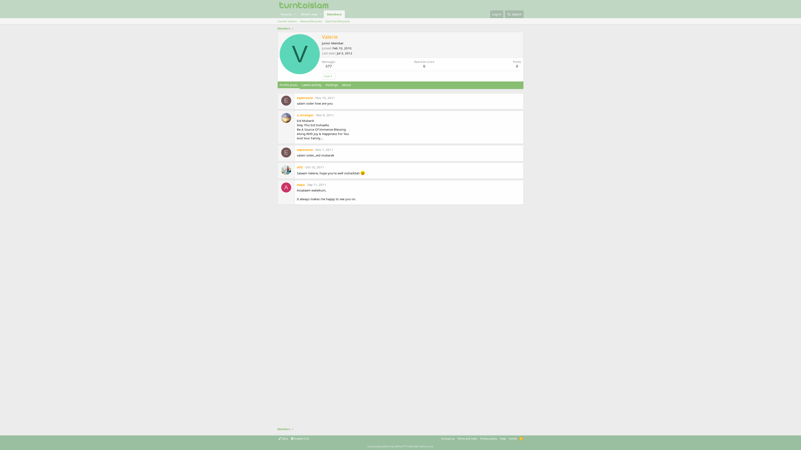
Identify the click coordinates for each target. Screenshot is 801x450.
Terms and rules (467, 438)
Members (334, 14)
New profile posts (311, 21)
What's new (309, 14)
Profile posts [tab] (289, 85)
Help (503, 438)
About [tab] (346, 85)
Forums (286, 14)
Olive (284, 438)
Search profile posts (337, 21)
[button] (295, 14)
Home (513, 438)
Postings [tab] (332, 85)
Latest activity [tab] (311, 85)
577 (329, 66)
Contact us (448, 438)
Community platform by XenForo (401, 446)
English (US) (301, 438)
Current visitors (287, 21)
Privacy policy (488, 438)
